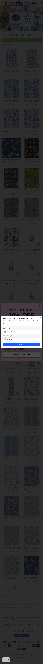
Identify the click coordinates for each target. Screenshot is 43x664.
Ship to (8, 328)
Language (9, 336)
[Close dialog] (40, 317)
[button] (21, 332)
